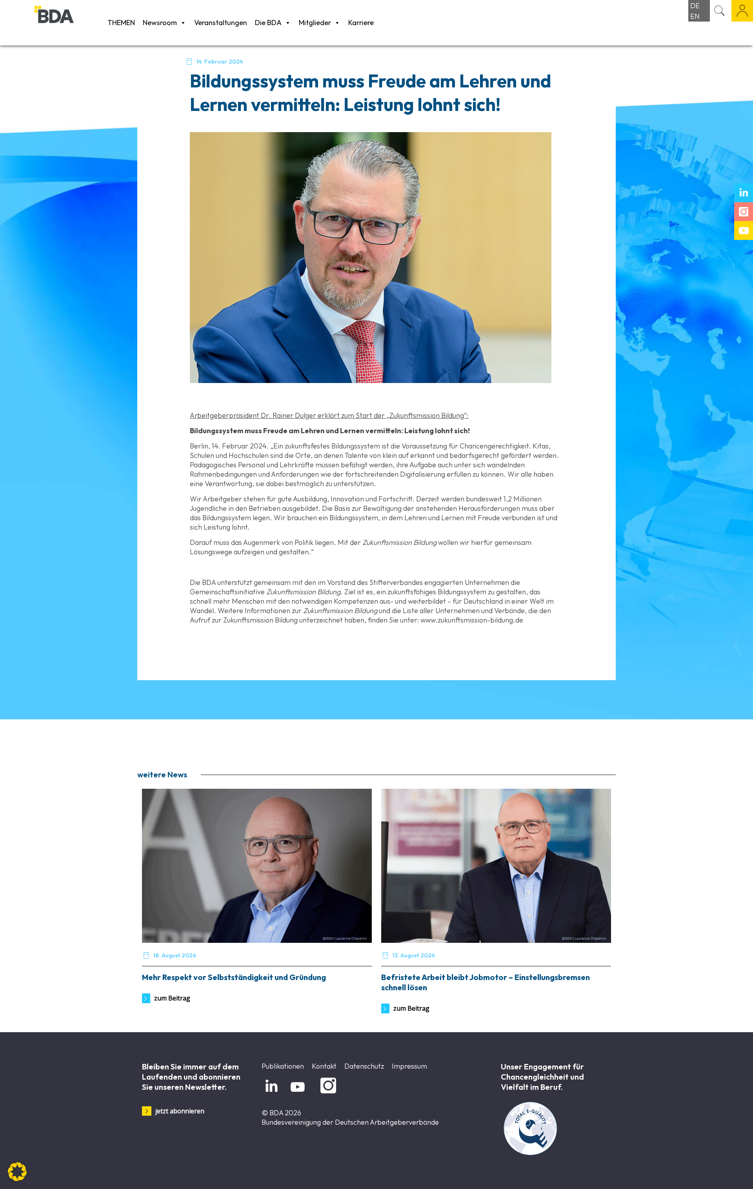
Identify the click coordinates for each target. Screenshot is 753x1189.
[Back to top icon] (715, 1173)
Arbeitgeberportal (742, 11)
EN (695, 16)
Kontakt (324, 1066)
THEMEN (121, 22)
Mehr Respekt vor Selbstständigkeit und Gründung (234, 977)
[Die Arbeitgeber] (69, 22)
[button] (17, 1172)
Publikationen (283, 1066)
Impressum (409, 1066)
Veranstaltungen (220, 22)
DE (695, 5)
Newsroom (160, 22)
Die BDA (268, 22)
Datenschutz (364, 1066)
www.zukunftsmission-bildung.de (471, 619)
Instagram (327, 1093)
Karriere (361, 22)
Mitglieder (315, 22)
